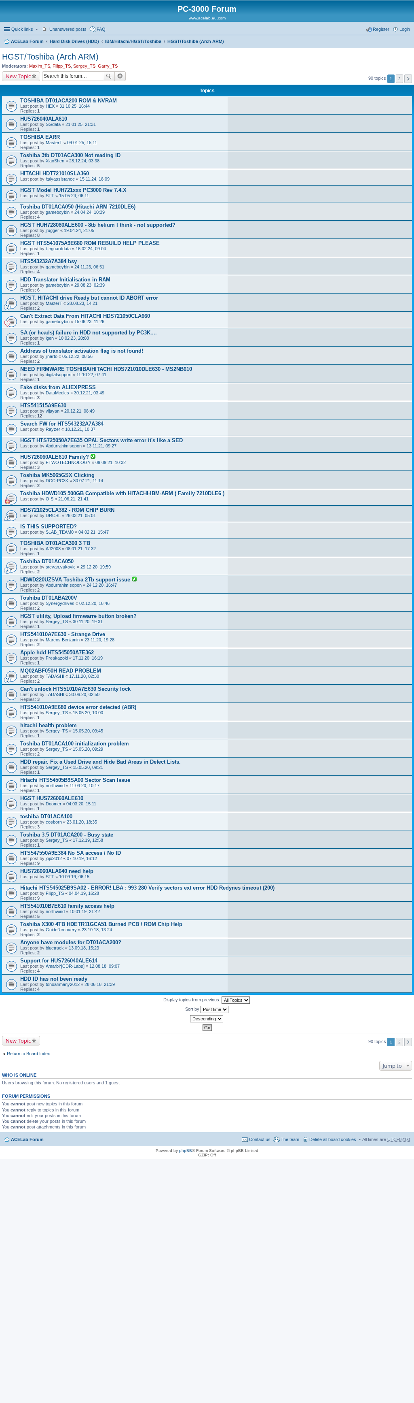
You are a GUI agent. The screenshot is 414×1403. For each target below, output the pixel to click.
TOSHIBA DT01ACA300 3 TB (55, 543)
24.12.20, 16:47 (102, 585)
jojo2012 (54, 858)
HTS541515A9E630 (43, 405)
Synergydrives (60, 603)
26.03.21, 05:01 (80, 515)
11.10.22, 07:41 (91, 374)
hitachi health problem (48, 725)
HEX (50, 106)
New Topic (18, 76)
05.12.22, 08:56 (77, 356)
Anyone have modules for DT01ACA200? (70, 942)
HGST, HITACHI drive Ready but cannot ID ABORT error (89, 298)
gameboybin (58, 212)
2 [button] (399, 79)
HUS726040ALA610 (43, 119)
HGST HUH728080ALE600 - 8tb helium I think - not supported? (97, 225)
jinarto (51, 356)
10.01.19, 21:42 (85, 911)
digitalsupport (59, 374)
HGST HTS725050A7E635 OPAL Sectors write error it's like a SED (101, 440)
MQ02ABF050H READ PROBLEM (60, 671)
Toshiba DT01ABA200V (48, 598)
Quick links (22, 29)
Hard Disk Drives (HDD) (74, 41)
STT (50, 195)
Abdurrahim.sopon (64, 445)
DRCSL (53, 515)
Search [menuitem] (406, 42)
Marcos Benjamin (63, 639)
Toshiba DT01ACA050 (47, 561)
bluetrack (55, 947)
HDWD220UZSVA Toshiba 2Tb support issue (76, 580)
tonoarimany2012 (63, 984)
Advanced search (120, 76)
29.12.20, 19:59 (95, 566)
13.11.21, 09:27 (101, 445)
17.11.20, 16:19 (88, 658)
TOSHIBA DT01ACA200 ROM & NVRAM (68, 101)
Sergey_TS (84, 66)
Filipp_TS (62, 66)
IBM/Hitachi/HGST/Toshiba (133, 41)
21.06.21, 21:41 (73, 498)
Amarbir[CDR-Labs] (65, 966)
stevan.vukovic (61, 566)
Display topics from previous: (192, 999)
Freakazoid (57, 658)
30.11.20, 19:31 (88, 621)
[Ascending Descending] (207, 1018)
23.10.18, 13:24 (97, 929)
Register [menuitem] (381, 29)
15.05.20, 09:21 (88, 767)
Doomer (53, 803)
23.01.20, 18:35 (82, 822)
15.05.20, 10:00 (88, 712)
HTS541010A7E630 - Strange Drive (62, 634)
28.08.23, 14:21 (82, 303)
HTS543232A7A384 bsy (48, 261)
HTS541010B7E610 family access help (67, 906)
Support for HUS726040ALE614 (58, 961)
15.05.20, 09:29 (88, 749)
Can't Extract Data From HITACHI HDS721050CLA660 (85, 316)
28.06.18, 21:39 (99, 984)
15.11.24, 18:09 (95, 179)
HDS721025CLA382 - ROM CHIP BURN (67, 510)
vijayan (52, 411)
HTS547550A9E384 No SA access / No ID (70, 853)
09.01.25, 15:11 (82, 142)
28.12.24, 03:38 (84, 160)
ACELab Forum (27, 41)
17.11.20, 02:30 (84, 676)
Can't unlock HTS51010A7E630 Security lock (75, 689)
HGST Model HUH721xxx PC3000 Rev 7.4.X (73, 190)
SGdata (53, 124)
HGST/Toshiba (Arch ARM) (195, 41)
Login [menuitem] (404, 29)
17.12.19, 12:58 (88, 840)
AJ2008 (53, 548)
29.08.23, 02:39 (89, 285)
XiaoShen (55, 160)
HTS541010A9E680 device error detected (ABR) (78, 707)
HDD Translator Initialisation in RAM (65, 280)
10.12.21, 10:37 (80, 429)
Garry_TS (108, 66)
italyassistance (60, 179)
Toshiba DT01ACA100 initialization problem (74, 744)
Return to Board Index (28, 1053)
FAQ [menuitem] (101, 29)
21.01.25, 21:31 (80, 124)
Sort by (193, 1009)
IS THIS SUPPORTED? (48, 527)
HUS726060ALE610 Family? (55, 457)
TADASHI (55, 676)
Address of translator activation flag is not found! (81, 351)
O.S (49, 498)
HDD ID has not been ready (53, 979)
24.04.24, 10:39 (89, 212)
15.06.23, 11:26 (89, 321)
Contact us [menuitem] (259, 1139)
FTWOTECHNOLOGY (68, 462)
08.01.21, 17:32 (80, 548)
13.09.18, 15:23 (84, 947)
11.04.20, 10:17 (84, 785)
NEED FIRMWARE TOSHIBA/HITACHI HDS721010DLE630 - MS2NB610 (106, 369)
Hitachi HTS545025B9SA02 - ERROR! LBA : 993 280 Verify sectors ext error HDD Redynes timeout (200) (147, 888)
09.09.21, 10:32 (110, 462)
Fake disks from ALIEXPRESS (58, 387)
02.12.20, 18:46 (94, 603)
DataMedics (57, 392)
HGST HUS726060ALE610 (51, 798)
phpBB (185, 1150)
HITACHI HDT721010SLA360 (54, 173)
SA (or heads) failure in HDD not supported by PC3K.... (88, 333)
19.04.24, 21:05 (79, 230)
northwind (55, 785)
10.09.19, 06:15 (74, 876)
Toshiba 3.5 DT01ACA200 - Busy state (66, 835)
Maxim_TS (39, 66)
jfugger (52, 230)
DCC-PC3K (57, 480)
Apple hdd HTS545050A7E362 (57, 652)
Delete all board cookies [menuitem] (332, 1139)
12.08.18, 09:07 (104, 966)
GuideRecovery (61, 929)
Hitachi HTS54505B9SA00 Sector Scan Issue (75, 780)
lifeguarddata (58, 248)
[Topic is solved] (93, 457)
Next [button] (408, 79)
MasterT (54, 142)
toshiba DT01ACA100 (46, 816)
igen (50, 338)
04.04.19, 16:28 (84, 893)
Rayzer (53, 429)
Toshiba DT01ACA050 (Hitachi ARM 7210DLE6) (77, 207)
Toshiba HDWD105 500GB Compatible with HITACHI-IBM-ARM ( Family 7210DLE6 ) (122, 493)
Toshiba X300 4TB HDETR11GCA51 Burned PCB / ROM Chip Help (101, 924)
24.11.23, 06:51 (89, 266)
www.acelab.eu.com (207, 18)
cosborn (54, 822)
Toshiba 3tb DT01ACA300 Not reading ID (70, 155)
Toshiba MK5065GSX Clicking (57, 475)
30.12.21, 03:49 (89, 392)
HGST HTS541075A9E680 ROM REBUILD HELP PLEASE (90, 243)
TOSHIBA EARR (40, 137)
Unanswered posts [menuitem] (68, 29)
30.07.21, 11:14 (88, 480)
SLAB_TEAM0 (60, 532)
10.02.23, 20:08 (74, 338)
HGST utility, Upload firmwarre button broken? (78, 616)
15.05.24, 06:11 (74, 195)
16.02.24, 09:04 (91, 248)
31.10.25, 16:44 (74, 106)
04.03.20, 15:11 (81, 803)
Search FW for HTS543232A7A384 (62, 424)
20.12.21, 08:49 (79, 411)
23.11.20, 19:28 (99, 639)
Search (109, 76)
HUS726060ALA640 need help (56, 871)
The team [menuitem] (290, 1139)
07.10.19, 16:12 (82, 858)
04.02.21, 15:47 (93, 532)
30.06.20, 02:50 (84, 694)
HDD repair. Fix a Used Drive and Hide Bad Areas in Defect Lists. (100, 762)
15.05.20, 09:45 (88, 730)
